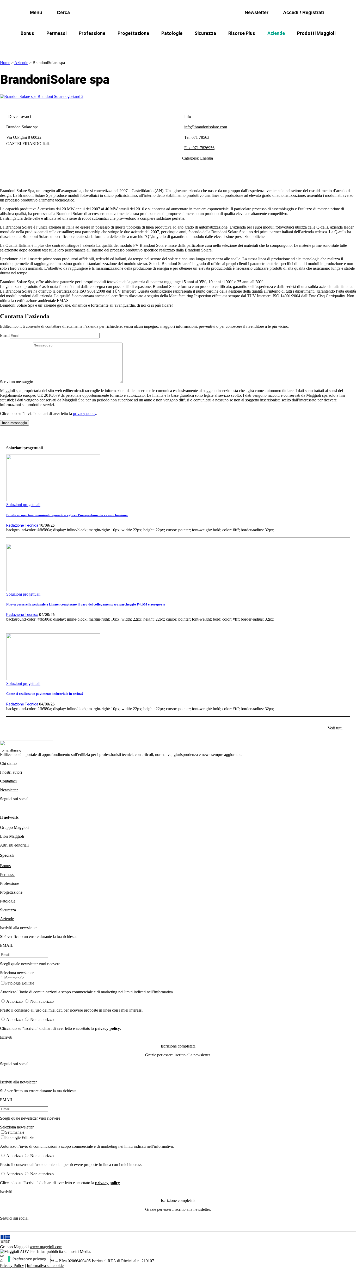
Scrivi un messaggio (16, 382)
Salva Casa (102, 45)
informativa (163, 992)
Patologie (171, 33)
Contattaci (8, 781)
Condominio (156, 45)
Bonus (27, 33)
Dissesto (279, 45)
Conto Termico (65, 45)
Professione (92, 33)
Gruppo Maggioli (14, 827)
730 (129, 45)
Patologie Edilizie (19, 983)
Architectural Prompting (203, 45)
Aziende (276, 33)
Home (5, 62)
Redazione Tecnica (22, 525)
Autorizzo (14, 1001)
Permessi (56, 33)
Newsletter (9, 790)
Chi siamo (8, 763)
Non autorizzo (42, 1001)
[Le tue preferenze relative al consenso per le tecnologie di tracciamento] (27, 1259)
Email (5, 335)
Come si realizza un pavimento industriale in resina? (45, 694)
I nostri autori (11, 772)
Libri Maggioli (12, 836)
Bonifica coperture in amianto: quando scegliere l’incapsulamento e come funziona (67, 515)
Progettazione (133, 33)
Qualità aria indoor (317, 45)
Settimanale (14, 978)
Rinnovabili (248, 45)
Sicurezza (205, 33)
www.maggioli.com (46, 1247)
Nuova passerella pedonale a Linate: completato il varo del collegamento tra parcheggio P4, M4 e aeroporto (85, 604)
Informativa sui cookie (45, 1265)
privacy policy (84, 413)
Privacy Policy (12, 1265)
